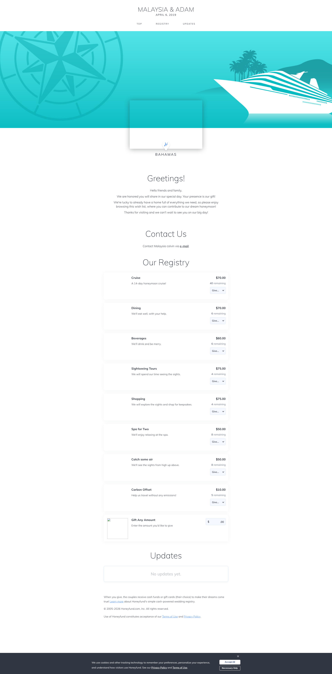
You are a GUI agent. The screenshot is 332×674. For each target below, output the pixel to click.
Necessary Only (230, 668)
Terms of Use (170, 616)
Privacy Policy (192, 616)
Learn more (116, 601)
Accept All (230, 662)
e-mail (184, 246)
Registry (162, 23)
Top (139, 23)
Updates (189, 23)
